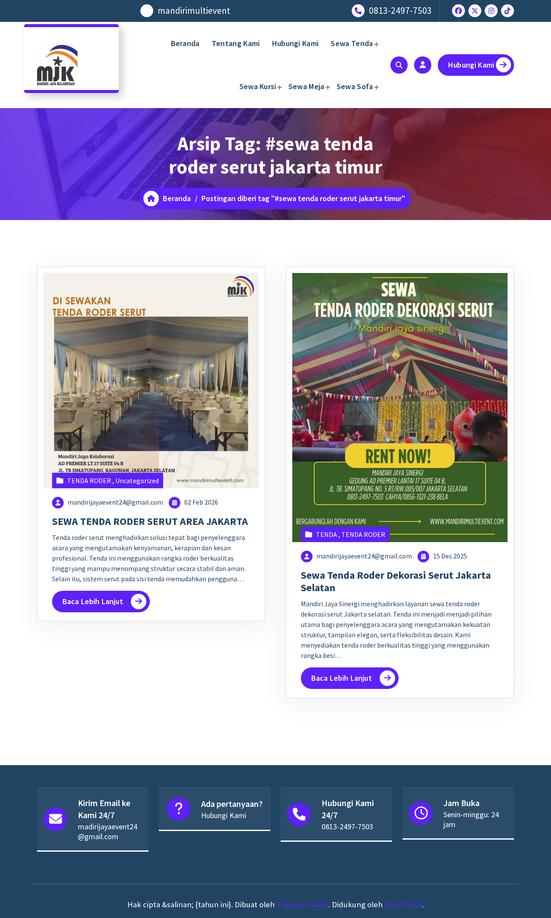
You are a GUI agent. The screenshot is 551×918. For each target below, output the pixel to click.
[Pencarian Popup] (399, 65)
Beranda (185, 43)
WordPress (403, 904)
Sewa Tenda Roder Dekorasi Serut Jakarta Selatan (396, 581)
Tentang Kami (236, 43)
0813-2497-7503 (400, 10)
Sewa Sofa (355, 86)
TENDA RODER (89, 480)
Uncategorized (137, 480)
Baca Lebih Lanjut (92, 601)
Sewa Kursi (257, 86)
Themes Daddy (302, 904)
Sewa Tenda (352, 43)
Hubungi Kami (295, 43)
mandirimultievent (194, 10)
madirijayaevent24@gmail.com (107, 831)
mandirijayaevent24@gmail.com (115, 502)
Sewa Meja (306, 86)
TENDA (326, 534)
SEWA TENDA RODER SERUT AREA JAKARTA (150, 521)
